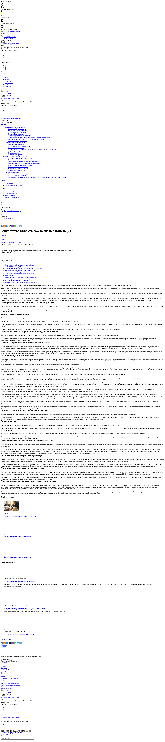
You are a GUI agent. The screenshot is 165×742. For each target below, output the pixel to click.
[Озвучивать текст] (2, 25)
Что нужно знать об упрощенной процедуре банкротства (23, 268)
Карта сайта (4, 734)
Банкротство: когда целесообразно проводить (19, 273)
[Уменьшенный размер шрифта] (2, 3)
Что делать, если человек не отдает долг (19, 634)
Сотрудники (5, 669)
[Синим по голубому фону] (1, 16)
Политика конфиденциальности (11, 733)
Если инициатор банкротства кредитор (17, 279)
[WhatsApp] (15, 226)
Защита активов (10, 195)
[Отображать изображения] (2, 19)
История (3, 666)
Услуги (3, 680)
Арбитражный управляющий (14, 192)
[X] (10, 226)
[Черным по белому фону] (1, 11)
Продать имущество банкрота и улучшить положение (22, 282)
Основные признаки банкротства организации (20, 270)
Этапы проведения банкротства (15, 272)
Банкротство (9, 183)
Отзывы (3, 671)
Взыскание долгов (11, 193)
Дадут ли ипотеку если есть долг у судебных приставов (24, 609)
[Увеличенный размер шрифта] (2, 8)
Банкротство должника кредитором (17, 557)
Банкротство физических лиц (10, 685)
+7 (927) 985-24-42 (10, 37)
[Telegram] (20, 226)
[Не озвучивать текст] (2, 28)
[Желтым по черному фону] (1, 13)
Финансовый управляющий (14, 185)
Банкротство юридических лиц (11, 687)
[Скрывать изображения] (2, 22)
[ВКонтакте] (2, 226)
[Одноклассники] (4, 226)
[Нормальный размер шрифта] (2, 5)
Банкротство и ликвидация (13, 267)
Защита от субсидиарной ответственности (20, 516)
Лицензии (4, 668)
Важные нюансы (10, 275)
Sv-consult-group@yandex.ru (10, 44)
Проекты (4, 673)
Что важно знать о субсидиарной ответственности (21, 277)
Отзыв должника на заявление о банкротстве (20, 581)
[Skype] (18, 226)
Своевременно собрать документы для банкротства (21, 265)
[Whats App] (5, 69)
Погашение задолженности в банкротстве (18, 280)
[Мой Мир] (7, 226)
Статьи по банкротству (12, 197)
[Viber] (5, 65)
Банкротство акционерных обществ (17, 537)
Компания (4, 663)
